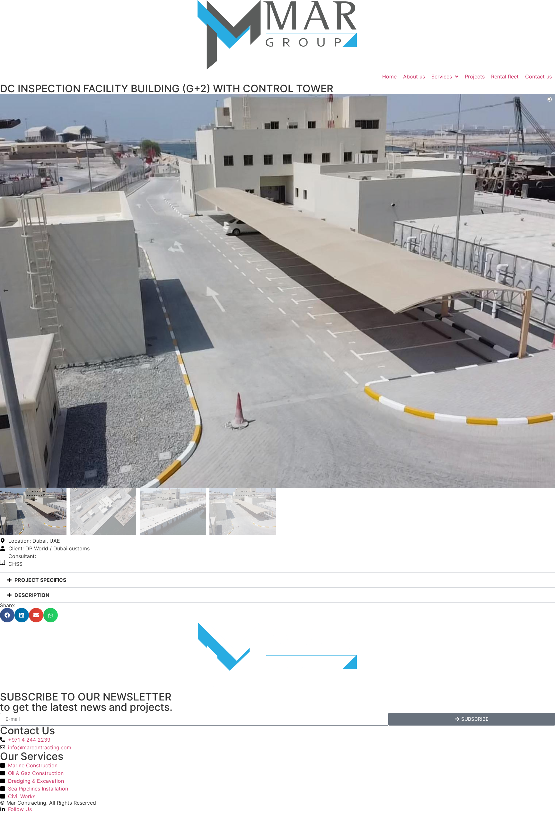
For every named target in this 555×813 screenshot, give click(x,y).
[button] (5, 290)
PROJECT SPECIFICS (40, 580)
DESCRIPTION (31, 595)
